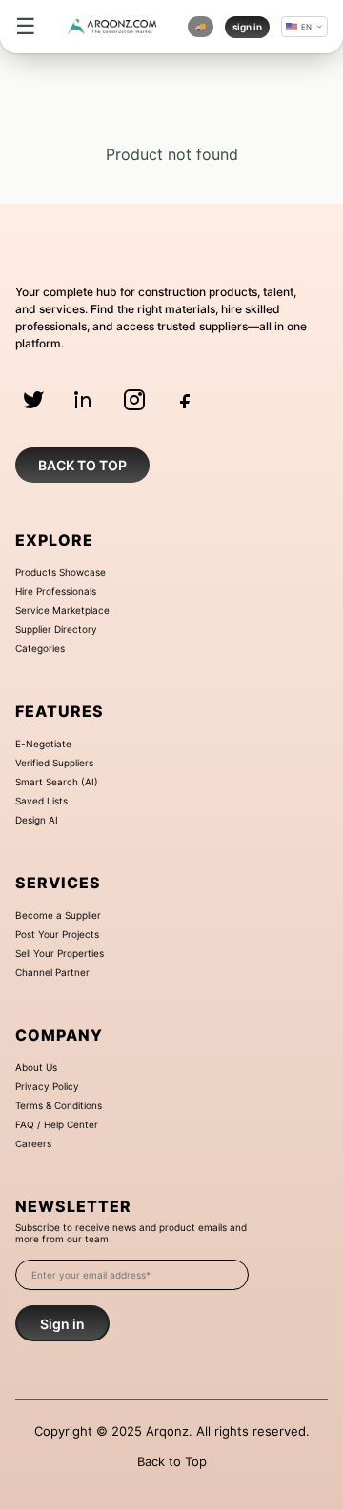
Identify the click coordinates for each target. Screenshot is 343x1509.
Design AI (36, 819)
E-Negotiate (43, 743)
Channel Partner (52, 972)
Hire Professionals (55, 591)
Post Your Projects (57, 934)
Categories (40, 648)
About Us (36, 1067)
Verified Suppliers (54, 762)
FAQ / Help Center (56, 1124)
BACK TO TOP (82, 465)
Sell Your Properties (59, 953)
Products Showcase (60, 572)
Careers (33, 1143)
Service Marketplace (62, 610)
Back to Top (172, 1461)
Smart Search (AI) (56, 781)
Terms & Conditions (58, 1105)
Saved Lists (41, 800)
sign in (247, 26)
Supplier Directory (56, 629)
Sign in (62, 1324)
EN (306, 26)
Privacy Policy (47, 1086)
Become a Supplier (58, 915)
